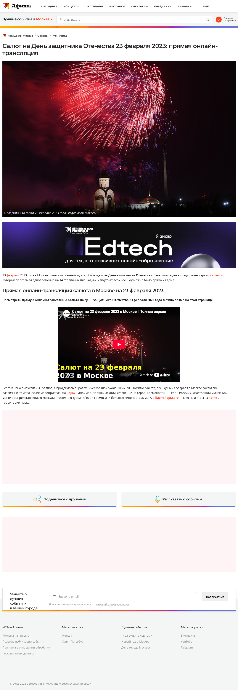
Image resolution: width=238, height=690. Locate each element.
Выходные (49, 6)
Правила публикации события (23, 641)
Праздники (163, 6)
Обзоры (42, 35)
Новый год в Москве (135, 641)
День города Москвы (135, 647)
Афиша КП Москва (20, 35)
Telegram (187, 647)
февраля (13, 275)
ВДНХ (71, 393)
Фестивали (94, 6)
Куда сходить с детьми (136, 635)
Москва (67, 635)
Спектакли (139, 6)
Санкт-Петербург (73, 641)
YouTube (186, 641)
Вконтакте (188, 635)
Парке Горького (167, 398)
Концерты (71, 6)
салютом (217, 275)
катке (213, 398)
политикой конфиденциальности (112, 604)
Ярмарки (185, 6)
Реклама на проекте (230, 19)
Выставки (117, 6)
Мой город (60, 35)
